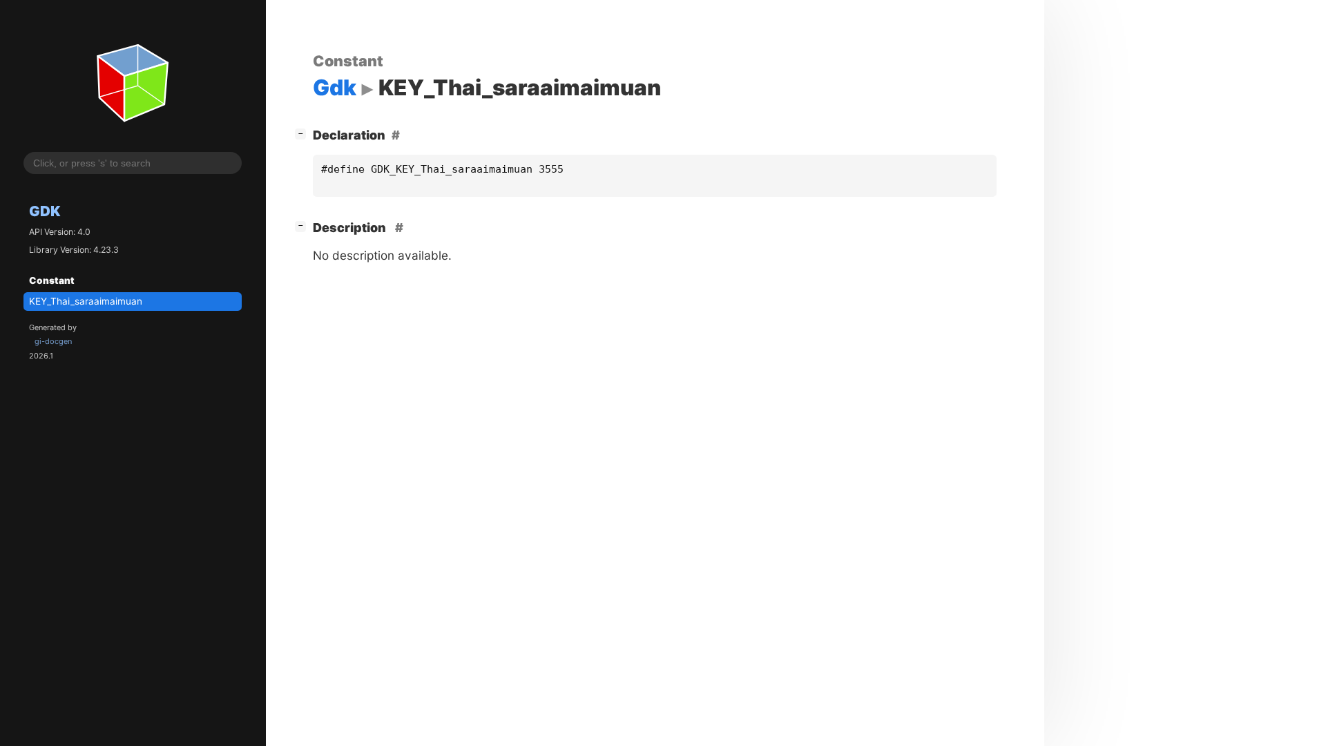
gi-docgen (53, 341)
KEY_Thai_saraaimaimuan (85, 301)
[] (303, 133)
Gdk (45, 211)
